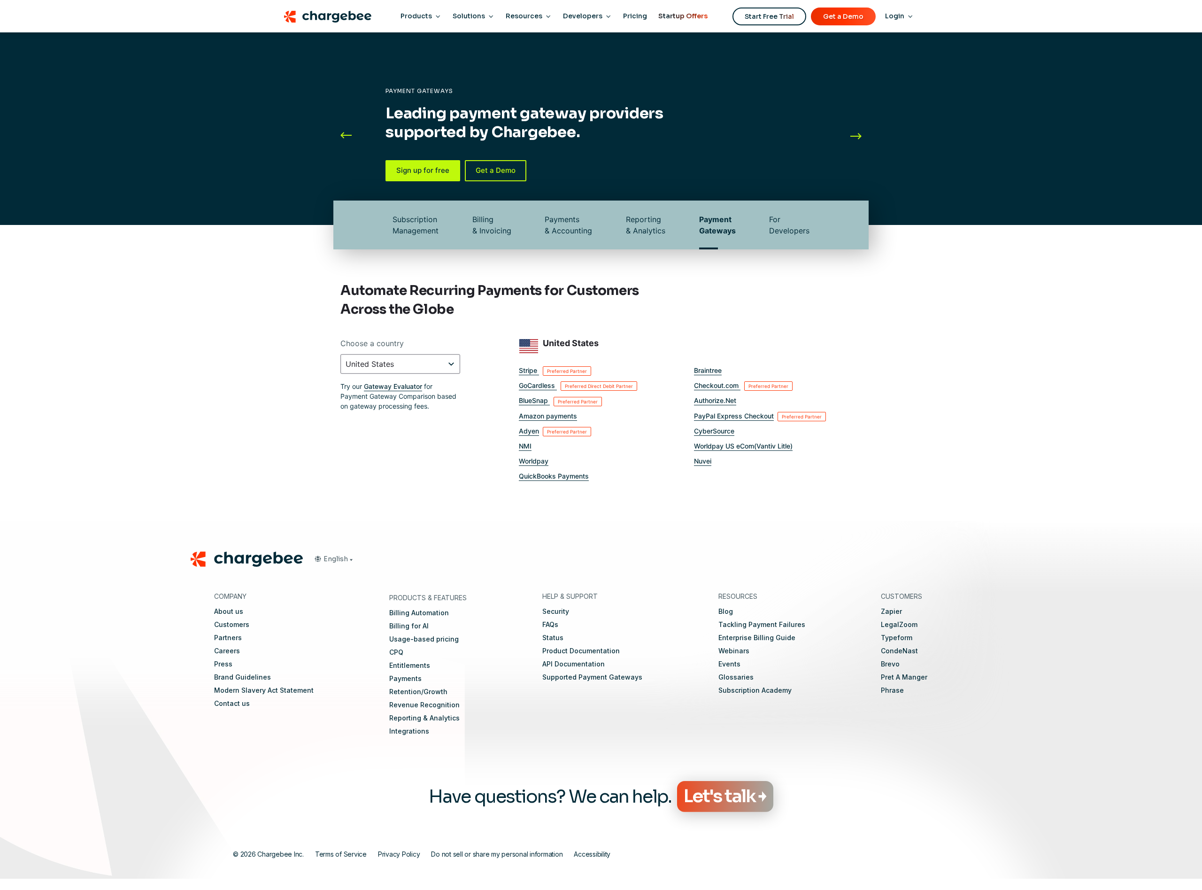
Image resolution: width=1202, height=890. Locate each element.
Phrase (892, 690)
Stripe (553, 370)
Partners (228, 638)
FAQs (550, 624)
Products (416, 16)
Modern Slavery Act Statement (264, 690)
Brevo (890, 664)
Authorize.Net (715, 400)
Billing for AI (409, 626)
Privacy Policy (399, 854)
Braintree (708, 370)
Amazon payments (548, 416)
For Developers (789, 225)
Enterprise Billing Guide (756, 638)
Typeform (896, 638)
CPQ (396, 652)
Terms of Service (341, 854)
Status (552, 638)
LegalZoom (899, 624)
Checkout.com (741, 385)
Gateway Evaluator (393, 386)
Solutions (469, 16)
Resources (524, 16)
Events (729, 664)
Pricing (635, 16)
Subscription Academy (755, 690)
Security (555, 611)
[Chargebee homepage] (327, 16)
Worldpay (533, 461)
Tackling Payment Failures (761, 624)
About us (228, 611)
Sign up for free (422, 170)
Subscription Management (416, 225)
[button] (354, 136)
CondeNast (899, 651)
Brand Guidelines (242, 677)
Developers (582, 16)
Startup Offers (683, 16)
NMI (525, 446)
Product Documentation (581, 651)
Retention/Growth (418, 692)
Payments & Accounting (568, 225)
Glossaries (736, 677)
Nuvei (702, 461)
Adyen (553, 431)
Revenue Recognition (424, 705)
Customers (231, 624)
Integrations (409, 731)
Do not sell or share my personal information (496, 854)
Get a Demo (843, 16)
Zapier (891, 611)
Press (223, 664)
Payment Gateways (717, 225)
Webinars (733, 651)
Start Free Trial (769, 16)
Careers (227, 651)
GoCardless (576, 385)
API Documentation (573, 664)
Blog (725, 611)
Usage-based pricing (424, 639)
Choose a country (372, 343)
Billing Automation (419, 613)
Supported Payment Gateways (592, 677)
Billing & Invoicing (491, 225)
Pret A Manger (904, 677)
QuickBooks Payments (554, 476)
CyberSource (714, 431)
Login (894, 16)
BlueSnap (558, 400)
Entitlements (409, 665)
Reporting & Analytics (645, 225)
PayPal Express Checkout (758, 416)
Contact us (232, 703)
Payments (405, 678)
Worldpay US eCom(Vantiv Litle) (743, 446)
